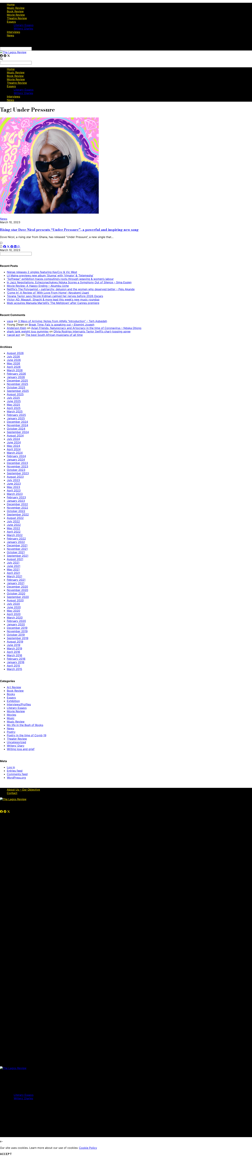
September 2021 (17, 555)
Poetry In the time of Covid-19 (26, 735)
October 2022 (16, 511)
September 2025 (18, 391)
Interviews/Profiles (19, 704)
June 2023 (14, 483)
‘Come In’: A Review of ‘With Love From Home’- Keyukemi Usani (48, 292)
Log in (11, 767)
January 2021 (15, 583)
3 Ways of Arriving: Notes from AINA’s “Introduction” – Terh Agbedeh (62, 321)
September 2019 (17, 638)
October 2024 (16, 428)
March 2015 (14, 669)
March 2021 (14, 576)
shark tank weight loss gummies (28, 331)
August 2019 (15, 641)
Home (11, 4)
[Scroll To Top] (1, 1141)
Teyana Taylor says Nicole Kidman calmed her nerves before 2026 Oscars (55, 296)
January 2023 (16, 500)
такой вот (13, 335)
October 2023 (16, 470)
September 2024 (18, 432)
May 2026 (13, 363)
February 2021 (16, 579)
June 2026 (14, 360)
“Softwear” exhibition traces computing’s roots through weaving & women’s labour (60, 279)
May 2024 (13, 445)
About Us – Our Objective (23, 789)
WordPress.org (16, 777)
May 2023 (13, 487)
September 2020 (18, 597)
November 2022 (17, 507)
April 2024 (14, 449)
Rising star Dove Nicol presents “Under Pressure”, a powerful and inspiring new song (69, 229)
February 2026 (16, 373)
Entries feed (14, 770)
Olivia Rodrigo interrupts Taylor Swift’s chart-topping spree (91, 331)
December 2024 (17, 421)
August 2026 (15, 353)
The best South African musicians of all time (54, 335)
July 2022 (13, 521)
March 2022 (15, 535)
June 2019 (13, 645)
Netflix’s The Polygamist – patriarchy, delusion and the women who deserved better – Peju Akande (71, 289)
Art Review (14, 687)
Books (11, 694)
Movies (11, 714)
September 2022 (18, 514)
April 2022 (14, 531)
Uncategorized (16, 742)
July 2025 (13, 397)
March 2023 (15, 494)
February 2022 (16, 538)
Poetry (11, 732)
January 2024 (16, 459)
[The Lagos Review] (13, 52)
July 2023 (13, 480)
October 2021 (16, 552)
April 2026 (14, 367)
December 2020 (17, 586)
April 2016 (13, 652)
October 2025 (16, 387)
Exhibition (13, 701)
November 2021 (17, 549)
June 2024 (14, 442)
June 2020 (14, 607)
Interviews (13, 32)
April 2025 (14, 408)
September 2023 (18, 473)
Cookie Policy (88, 1147)
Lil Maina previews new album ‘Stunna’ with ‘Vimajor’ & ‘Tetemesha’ (50, 275)
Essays (11, 21)
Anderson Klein (16, 328)
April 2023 (14, 490)
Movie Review (16, 14)
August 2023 (15, 476)
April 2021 (13, 573)
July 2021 (13, 562)
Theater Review (17, 738)
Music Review (16, 8)
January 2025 (16, 418)
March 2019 (14, 648)
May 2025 (13, 404)
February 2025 (16, 415)
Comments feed (17, 774)
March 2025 (15, 411)
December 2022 (17, 504)
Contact (12, 793)
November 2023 (17, 466)
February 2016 (16, 658)
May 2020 (13, 610)
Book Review (15, 11)
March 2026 (15, 370)
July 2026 (13, 356)
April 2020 (14, 614)
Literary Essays (23, 25)
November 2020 (17, 590)
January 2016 (15, 662)
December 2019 (17, 628)
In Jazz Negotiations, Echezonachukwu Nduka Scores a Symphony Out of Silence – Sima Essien (69, 282)
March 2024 (15, 452)
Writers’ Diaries (23, 28)
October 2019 (16, 634)
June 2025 (14, 401)
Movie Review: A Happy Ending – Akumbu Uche (38, 285)
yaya (10, 321)
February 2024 (16, 456)
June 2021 (13, 566)
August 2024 (15, 435)
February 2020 (16, 621)
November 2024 (17, 425)
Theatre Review (17, 18)
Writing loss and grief (20, 749)
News (10, 35)
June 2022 (14, 524)
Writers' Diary (15, 745)
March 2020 (15, 617)
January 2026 (16, 377)
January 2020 (16, 624)
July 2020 (13, 603)
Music (10, 718)
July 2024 (13, 439)
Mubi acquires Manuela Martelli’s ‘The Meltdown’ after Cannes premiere (53, 303)
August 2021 (15, 559)
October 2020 (16, 593)
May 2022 (13, 528)
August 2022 (15, 518)
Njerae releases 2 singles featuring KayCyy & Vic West (42, 272)
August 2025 (15, 394)
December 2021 (17, 545)
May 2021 (13, 569)
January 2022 (16, 542)
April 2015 (13, 665)
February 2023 (16, 497)
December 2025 (17, 380)
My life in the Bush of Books (25, 725)
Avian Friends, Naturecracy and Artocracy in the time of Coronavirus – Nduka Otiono (86, 328)
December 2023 (17, 463)
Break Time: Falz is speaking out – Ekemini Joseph (61, 324)
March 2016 (14, 655)
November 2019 (17, 631)
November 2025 (17, 384)
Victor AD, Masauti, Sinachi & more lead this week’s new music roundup (53, 299)
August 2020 (15, 600)
